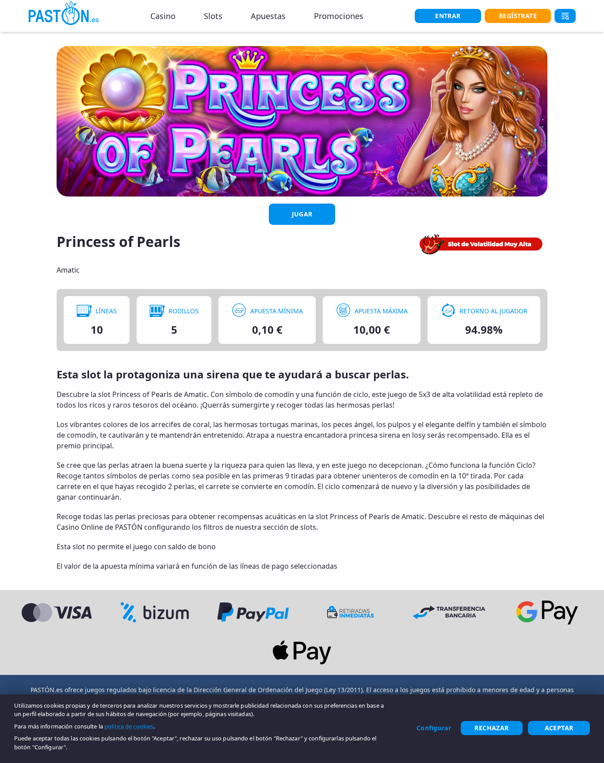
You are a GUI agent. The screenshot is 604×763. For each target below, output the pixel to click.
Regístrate (518, 16)
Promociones (338, 16)
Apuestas (268, 16)
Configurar (434, 728)
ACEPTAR (559, 728)
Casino (163, 16)
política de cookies (128, 726)
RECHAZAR (491, 728)
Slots (213, 16)
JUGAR (302, 214)
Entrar (447, 16)
